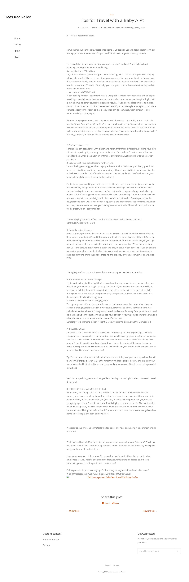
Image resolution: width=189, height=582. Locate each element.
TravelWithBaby (127, 27)
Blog (17, 50)
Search (108, 566)
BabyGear (107, 27)
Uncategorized (139, 27)
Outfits (117, 27)
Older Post (74, 510)
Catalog (17, 44)
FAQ (17, 57)
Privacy (116, 566)
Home (17, 38)
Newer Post (148, 510)
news (112, 15)
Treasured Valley (118, 572)
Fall (113, 27)
